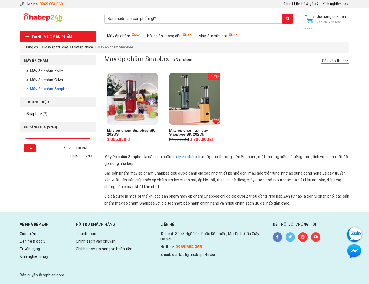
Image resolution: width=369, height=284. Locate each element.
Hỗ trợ (286, 4)
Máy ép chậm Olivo (46, 80)
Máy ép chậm (118, 36)
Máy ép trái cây (56, 47)
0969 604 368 (51, 4)
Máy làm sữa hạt (213, 36)
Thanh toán (86, 234)
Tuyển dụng (30, 249)
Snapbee (34, 114)
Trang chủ (32, 47)
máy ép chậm (185, 157)
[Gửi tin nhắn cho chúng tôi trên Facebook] (354, 250)
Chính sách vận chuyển (96, 241)
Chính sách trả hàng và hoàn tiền (104, 249)
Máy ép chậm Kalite (47, 71)
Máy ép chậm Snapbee (50, 88)
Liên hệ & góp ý (306, 4)
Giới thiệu (28, 234)
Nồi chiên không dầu (164, 36)
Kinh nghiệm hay (335, 4)
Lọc (29, 148)
